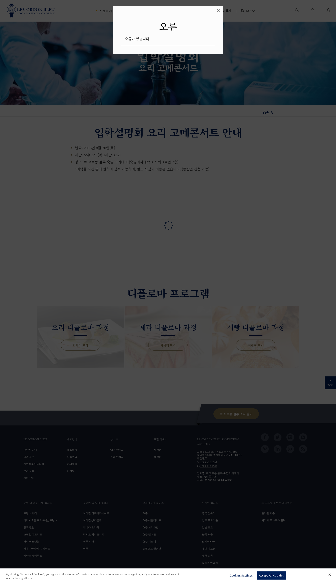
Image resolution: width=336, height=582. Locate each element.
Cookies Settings (241, 575)
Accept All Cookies (271, 575)
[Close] (329, 574)
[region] (168, 575)
